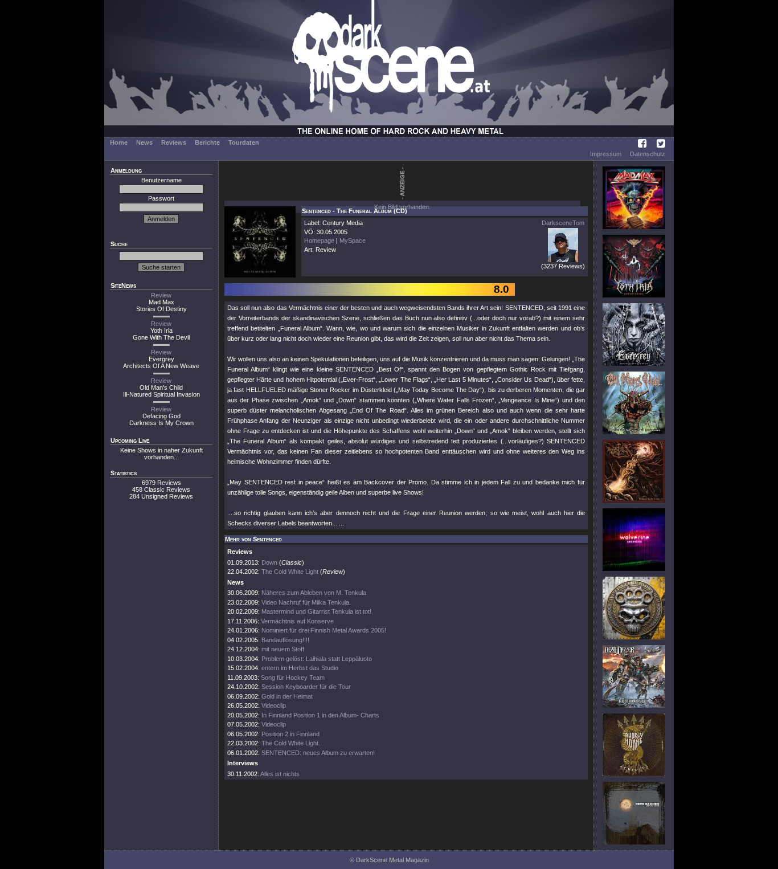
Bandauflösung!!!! (285, 640)
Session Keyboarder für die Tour (306, 686)
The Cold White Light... (292, 743)
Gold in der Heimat (287, 696)
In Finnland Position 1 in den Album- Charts (320, 715)
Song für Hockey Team (293, 677)
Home (119, 142)
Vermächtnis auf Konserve (297, 621)
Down (269, 562)
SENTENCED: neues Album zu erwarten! (318, 752)
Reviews (173, 142)
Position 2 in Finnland (290, 734)
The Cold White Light (289, 571)
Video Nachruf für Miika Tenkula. (306, 602)
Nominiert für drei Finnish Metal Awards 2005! (323, 630)
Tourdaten (243, 142)
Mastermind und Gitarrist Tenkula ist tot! (316, 611)
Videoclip (273, 705)
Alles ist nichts (280, 773)
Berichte (207, 142)
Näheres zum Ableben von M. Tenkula (313, 592)
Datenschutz (647, 153)
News (144, 142)
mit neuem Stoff (282, 649)
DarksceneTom (563, 222)
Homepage (319, 240)
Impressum (605, 153)
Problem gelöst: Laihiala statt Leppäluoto (316, 658)
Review (161, 295)
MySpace (352, 240)
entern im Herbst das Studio (299, 667)
